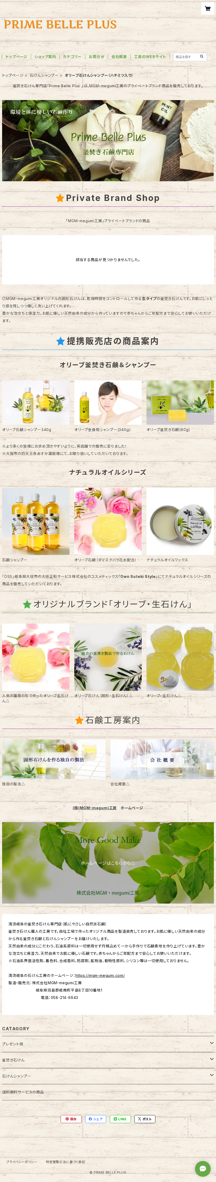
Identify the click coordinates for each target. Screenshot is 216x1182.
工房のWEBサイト (150, 56)
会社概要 (119, 56)
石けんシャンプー (44, 75)
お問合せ (96, 56)
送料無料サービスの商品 (23, 1092)
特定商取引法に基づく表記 (65, 1162)
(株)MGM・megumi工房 (95, 808)
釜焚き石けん (13, 1060)
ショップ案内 (45, 56)
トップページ (16, 56)
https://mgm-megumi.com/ (100, 975)
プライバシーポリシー (21, 1162)
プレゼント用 (12, 1044)
